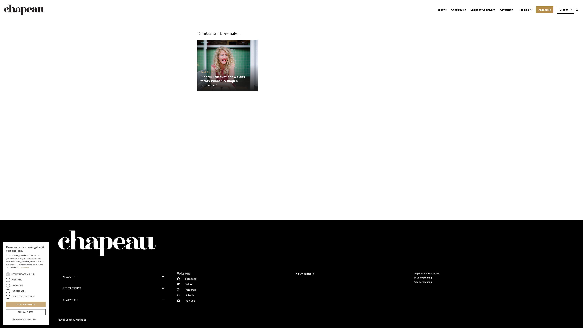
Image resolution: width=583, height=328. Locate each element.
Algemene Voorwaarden (427, 273)
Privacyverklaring (423, 277)
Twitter (189, 284)
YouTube (190, 300)
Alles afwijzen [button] (26, 312)
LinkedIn (189, 295)
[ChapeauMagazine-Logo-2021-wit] (291, 243)
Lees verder (24, 267)
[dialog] (26, 283)
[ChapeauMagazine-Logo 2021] (24, 10)
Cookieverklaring (423, 282)
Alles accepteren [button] (25, 304)
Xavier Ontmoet (210, 72)
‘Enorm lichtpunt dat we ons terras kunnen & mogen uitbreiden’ (222, 81)
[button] (526, 10)
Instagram (190, 289)
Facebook (190, 278)
